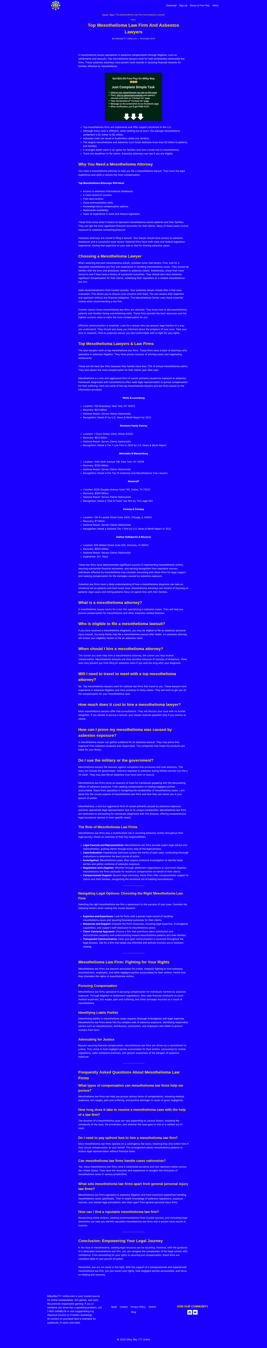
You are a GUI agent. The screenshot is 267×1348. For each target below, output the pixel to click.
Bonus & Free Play (200, 5)
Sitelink (152, 1307)
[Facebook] (189, 1312)
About (215, 5)
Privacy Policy (138, 1307)
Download (171, 5)
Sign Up (183, 5)
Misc (133, 20)
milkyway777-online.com (126, 38)
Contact (124, 1307)
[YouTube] (195, 1312)
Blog (133, 1312)
